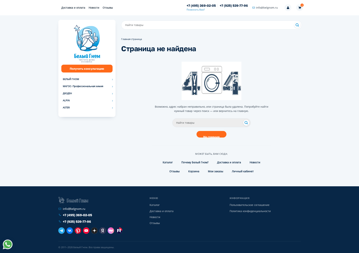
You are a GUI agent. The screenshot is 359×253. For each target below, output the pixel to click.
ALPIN (66, 100)
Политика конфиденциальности (250, 211)
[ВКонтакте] (70, 230)
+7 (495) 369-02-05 (201, 5)
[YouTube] (86, 230)
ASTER (66, 107)
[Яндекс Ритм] (102, 230)
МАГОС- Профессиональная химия (83, 86)
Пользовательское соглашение (249, 205)
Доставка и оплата (73, 7)
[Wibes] (111, 230)
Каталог (168, 162)
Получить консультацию (87, 68)
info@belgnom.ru (267, 7)
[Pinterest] (78, 230)
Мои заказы (215, 171)
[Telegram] (61, 230)
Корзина (193, 171)
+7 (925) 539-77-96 (234, 5)
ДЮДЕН (67, 93)
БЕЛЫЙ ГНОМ (71, 79)
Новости (94, 7)
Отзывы (108, 7)
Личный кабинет (243, 171)
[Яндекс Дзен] (94, 230)
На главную (211, 136)
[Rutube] (119, 230)
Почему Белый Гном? (194, 162)
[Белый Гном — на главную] (73, 200)
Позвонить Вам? (196, 9)
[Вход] (288, 7)
